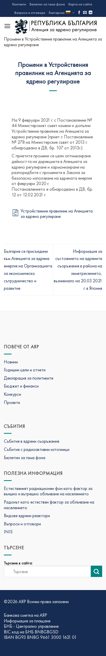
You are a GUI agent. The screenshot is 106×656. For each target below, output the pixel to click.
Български (57, 12)
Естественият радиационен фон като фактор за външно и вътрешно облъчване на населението (48, 491)
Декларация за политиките (28, 378)
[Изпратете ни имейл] (85, 13)
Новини (11, 362)
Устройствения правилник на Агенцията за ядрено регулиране (57, 213)
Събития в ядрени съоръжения (31, 441)
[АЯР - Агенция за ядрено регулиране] (56, 26)
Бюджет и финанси (21, 386)
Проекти (12, 402)
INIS (8, 532)
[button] (7, 26)
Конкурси (12, 394)
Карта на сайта (80, 4)
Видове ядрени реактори (27, 515)
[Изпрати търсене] (96, 571)
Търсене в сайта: (18, 563)
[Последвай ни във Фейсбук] (79, 13)
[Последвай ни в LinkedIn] (90, 13)
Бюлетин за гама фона (47, 4)
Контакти (19, 4)
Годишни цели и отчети (25, 370)
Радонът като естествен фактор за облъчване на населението (49, 504)
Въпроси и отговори (29, 12)
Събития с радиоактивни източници (36, 449)
